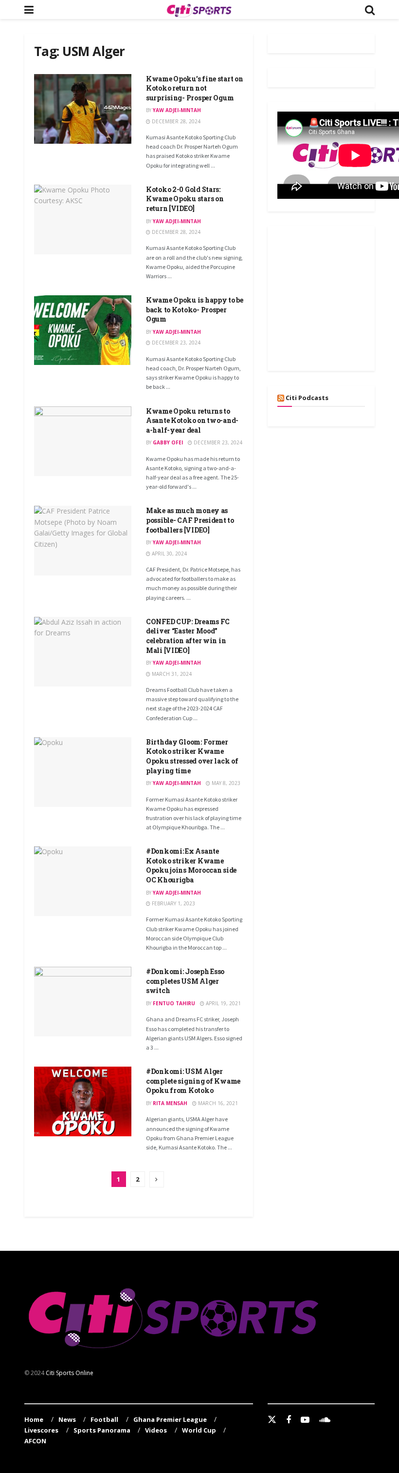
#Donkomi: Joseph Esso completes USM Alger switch (185, 981)
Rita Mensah (170, 1103)
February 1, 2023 (172, 903)
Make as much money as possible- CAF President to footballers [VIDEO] (190, 520)
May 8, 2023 (225, 783)
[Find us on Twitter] (272, 1420)
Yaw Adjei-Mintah (177, 110)
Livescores (41, 1430)
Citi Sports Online (69, 1373)
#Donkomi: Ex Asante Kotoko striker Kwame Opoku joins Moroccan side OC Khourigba (191, 865)
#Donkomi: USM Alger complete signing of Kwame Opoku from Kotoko (193, 1081)
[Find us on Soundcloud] (324, 1420)
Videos (156, 1430)
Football (104, 1419)
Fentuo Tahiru (174, 1003)
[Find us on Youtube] (305, 1420)
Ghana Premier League (170, 1419)
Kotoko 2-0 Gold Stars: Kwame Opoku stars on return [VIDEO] (184, 199)
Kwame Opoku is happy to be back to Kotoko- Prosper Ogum (194, 309)
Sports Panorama (101, 1430)
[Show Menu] (29, 9)
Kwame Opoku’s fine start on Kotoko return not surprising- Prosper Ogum (194, 88)
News (67, 1419)
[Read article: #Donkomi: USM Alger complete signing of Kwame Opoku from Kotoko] (82, 1101)
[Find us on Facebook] (288, 1420)
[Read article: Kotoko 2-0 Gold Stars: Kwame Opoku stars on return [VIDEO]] (82, 219)
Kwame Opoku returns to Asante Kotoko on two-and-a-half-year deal (192, 420)
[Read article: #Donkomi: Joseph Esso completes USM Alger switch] (82, 1001)
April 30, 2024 (168, 553)
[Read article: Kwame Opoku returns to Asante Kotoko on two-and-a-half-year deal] (82, 441)
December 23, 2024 (175, 342)
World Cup (199, 1430)
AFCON (35, 1440)
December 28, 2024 (175, 121)
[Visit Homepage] (199, 9)
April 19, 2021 (222, 1003)
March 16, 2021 (217, 1103)
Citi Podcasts (307, 397)
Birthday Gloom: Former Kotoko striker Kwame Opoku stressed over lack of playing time (192, 756)
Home (33, 1419)
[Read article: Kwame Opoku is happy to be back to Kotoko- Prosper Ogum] (82, 330)
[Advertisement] (338, 297)
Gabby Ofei (168, 442)
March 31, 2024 (171, 673)
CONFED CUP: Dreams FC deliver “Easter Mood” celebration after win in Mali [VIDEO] (188, 636)
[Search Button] (370, 9)
